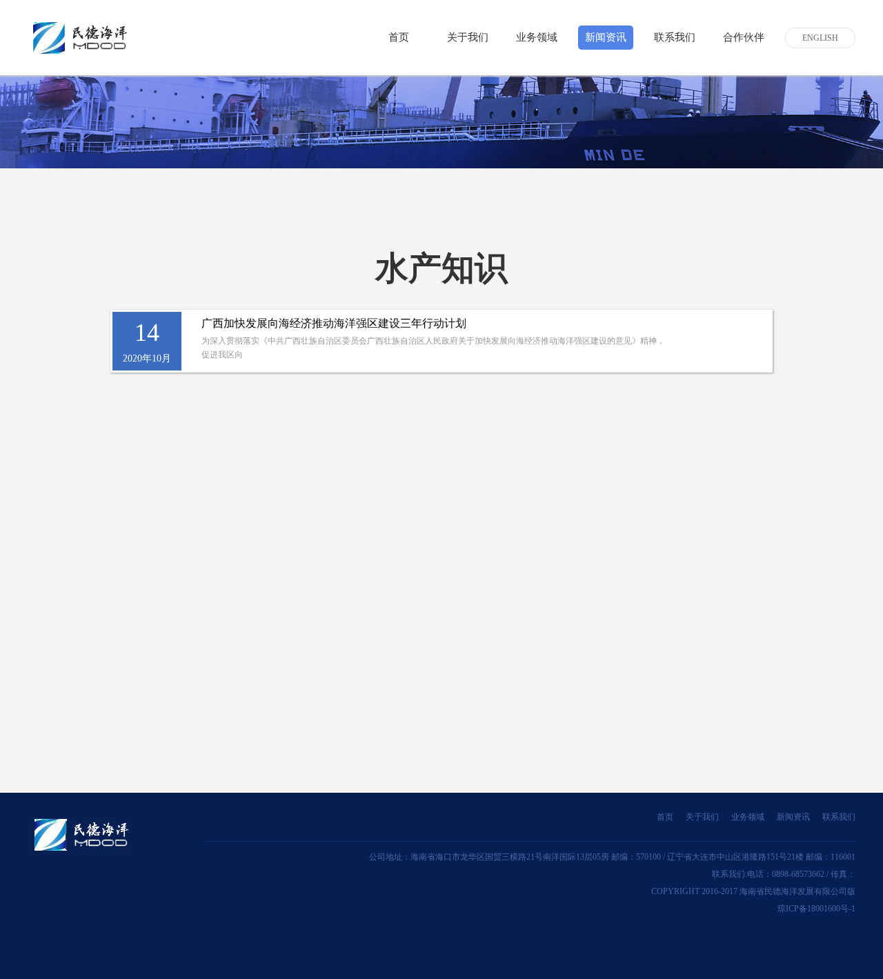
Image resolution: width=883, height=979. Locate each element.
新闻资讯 (793, 817)
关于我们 (467, 37)
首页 (398, 37)
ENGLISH (820, 38)
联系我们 (674, 37)
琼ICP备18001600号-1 (816, 908)
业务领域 (747, 817)
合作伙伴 (743, 37)
